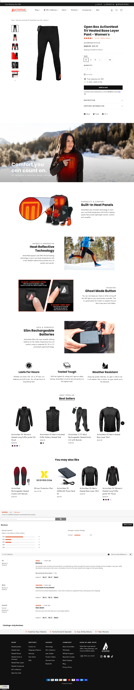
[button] (4, 687)
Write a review (105, 38)
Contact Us (32, 647)
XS (86, 60)
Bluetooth (49, 664)
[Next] (122, 423)
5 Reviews (17, 512)
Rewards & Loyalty (69, 657)
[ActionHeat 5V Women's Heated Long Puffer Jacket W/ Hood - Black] (12, 446)
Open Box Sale (16, 673)
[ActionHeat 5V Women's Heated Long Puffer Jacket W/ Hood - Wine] (15, 446)
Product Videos (51, 657)
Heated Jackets (16, 647)
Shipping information (94, 106)
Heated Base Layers (17, 663)
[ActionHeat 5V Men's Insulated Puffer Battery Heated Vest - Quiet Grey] (43, 443)
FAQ (30, 660)
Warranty (31, 653)
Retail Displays (67, 660)
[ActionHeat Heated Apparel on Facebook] (105, 656)
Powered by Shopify (67, 683)
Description (89, 100)
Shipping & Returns (35, 650)
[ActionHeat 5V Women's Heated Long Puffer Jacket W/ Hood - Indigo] (17, 446)
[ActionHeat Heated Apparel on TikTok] (112, 656)
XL (104, 60)
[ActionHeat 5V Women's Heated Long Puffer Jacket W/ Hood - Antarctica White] (19, 446)
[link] (5, 512)
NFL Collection (16, 669)
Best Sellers (67, 398)
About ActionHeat (68, 647)
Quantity (88, 65)
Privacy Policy (67, 667)
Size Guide (89, 74)
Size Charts (32, 657)
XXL (110, 60)
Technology (49, 647)
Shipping (86, 50)
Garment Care (50, 660)
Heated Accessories (17, 666)
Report (56, 577)
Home (13, 20)
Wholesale (66, 650)
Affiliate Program (68, 653)
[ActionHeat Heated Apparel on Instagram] (101, 656)
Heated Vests (15, 650)
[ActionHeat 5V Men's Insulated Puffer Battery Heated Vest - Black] (41, 443)
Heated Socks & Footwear (16, 658)
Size (86, 56)
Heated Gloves (16, 653)
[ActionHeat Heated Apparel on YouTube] (108, 656)
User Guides (49, 653)
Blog (64, 664)
